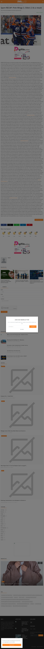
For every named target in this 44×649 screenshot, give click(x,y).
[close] (37, 318)
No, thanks (22, 329)
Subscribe (33, 326)
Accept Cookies (11, 645)
